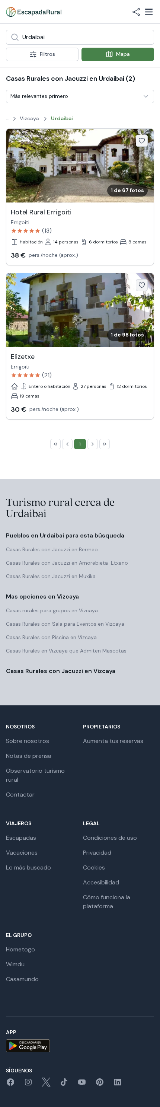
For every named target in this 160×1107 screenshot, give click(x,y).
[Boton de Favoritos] (142, 141)
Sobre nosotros (27, 741)
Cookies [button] (94, 867)
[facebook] (10, 1084)
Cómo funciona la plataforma (106, 901)
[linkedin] (117, 1084)
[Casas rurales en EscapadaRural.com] (33, 12)
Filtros (47, 54)
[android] (80, 1045)
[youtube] (81, 1084)
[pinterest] (99, 1084)
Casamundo (22, 979)
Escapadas (21, 838)
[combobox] (80, 37)
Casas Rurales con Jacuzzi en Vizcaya (60, 671)
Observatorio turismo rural (35, 775)
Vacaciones (22, 852)
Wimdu (15, 964)
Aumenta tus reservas (113, 741)
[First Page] (55, 444)
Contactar (20, 794)
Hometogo (20, 949)
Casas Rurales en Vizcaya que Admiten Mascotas (66, 650)
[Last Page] (104, 444)
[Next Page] (92, 444)
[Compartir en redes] (136, 11)
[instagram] (28, 1084)
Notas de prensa (28, 756)
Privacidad (97, 852)
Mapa (123, 54)
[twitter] (46, 1084)
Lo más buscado (28, 867)
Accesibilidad (101, 882)
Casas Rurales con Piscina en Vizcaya (51, 637)
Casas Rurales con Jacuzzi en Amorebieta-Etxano (67, 562)
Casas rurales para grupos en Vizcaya (52, 610)
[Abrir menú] (149, 12)
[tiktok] (64, 1084)
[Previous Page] (67, 444)
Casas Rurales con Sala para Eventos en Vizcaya (65, 624)
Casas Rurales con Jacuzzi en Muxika (51, 576)
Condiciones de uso (110, 838)
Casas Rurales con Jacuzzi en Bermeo (52, 549)
